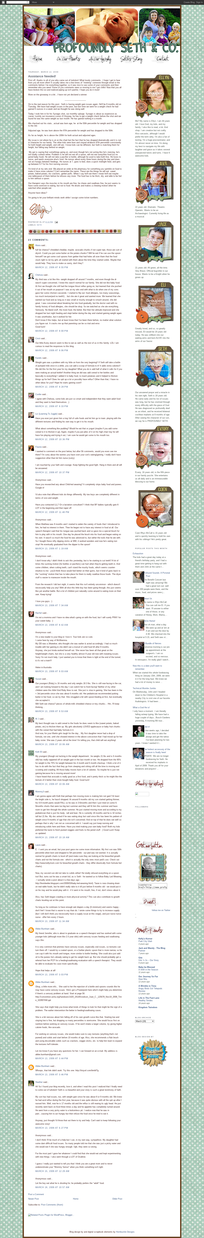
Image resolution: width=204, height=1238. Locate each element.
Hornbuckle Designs (125, 1232)
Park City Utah (145, 941)
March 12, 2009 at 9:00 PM (51, 331)
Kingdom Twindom (147, 1007)
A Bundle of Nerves (152, 643)
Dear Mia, (142, 979)
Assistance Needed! (42, 76)
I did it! (146, 727)
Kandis (38, 358)
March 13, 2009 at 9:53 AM (51, 711)
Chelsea (39, 275)
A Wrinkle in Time (147, 986)
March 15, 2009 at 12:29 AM (52, 1171)
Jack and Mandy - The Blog (151, 948)
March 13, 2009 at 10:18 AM (52, 837)
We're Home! (149, 621)
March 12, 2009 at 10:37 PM (52, 472)
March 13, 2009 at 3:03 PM (51, 974)
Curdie (38, 394)
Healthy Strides (145, 1000)
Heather (39, 1082)
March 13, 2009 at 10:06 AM (52, 744)
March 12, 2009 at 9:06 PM (51, 350)
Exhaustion (138, 553)
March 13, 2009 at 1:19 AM (51, 548)
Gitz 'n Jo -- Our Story (148, 960)
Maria (37, 245)
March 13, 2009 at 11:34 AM (52, 921)
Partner (141, 951)
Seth (39, 225)
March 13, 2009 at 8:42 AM (51, 625)
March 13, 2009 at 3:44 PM (51, 1058)
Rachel (38, 613)
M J (37, 719)
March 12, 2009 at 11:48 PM (52, 512)
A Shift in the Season (148, 970)
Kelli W (38, 752)
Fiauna (38, 447)
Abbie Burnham (42, 929)
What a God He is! (141, 707)
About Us (147, 598)
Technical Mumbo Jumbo (144, 688)
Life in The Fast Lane (148, 998)
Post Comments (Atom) (52, 1205)
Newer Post (33, 1199)
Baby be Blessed (146, 967)
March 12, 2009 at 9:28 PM (51, 387)
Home (75, 1199)
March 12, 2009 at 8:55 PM (51, 267)
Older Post (117, 1199)
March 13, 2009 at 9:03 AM (51, 671)
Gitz (140, 957)
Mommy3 (39, 791)
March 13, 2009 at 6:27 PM (51, 1128)
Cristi (37, 338)
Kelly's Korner (145, 938)
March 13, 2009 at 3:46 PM (51, 1074)
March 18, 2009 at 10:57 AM (52, 1187)
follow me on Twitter (161, 910)
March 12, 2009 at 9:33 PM (51, 406)
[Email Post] (55, 222)
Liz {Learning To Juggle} (46, 414)
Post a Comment (36, 1194)
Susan (38, 679)
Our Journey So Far (148, 976)
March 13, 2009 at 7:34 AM (51, 605)
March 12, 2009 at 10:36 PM (52, 439)
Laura (37, 845)
